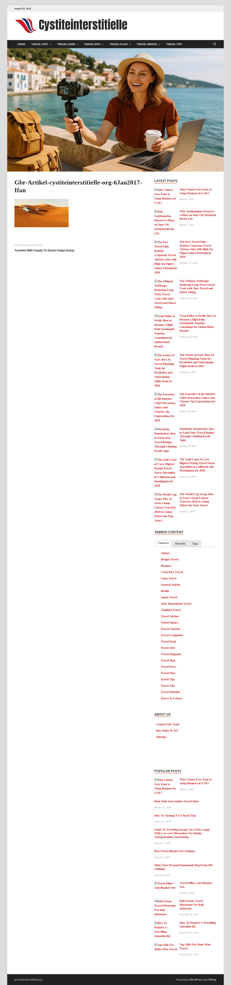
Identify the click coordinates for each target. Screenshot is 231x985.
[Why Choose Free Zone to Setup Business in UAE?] (165, 190)
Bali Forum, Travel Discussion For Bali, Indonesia (192, 904)
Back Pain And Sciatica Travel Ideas (176, 801)
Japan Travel (169, 597)
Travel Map (168, 660)
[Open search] (214, 44)
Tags (195, 543)
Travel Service (147, 44)
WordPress (196, 979)
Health (165, 591)
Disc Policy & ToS (167, 730)
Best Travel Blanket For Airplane (174, 851)
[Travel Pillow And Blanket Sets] (165, 883)
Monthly (180, 543)
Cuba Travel (168, 578)
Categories (163, 543)
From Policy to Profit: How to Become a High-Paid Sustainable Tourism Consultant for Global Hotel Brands (198, 323)
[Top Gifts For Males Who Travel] (165, 945)
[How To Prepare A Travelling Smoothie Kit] (165, 923)
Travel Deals (168, 641)
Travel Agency (169, 622)
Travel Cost (39, 44)
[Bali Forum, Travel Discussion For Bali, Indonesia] (165, 901)
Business (166, 565)
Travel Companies (172, 635)
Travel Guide (66, 44)
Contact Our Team (167, 724)
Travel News (168, 666)
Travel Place (119, 44)
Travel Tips (174, 44)
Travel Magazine (171, 654)
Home (21, 44)
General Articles (170, 584)
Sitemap (161, 736)
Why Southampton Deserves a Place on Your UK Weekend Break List (198, 215)
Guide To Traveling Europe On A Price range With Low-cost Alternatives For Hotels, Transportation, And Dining (182, 833)
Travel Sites (168, 673)
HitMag (212, 979)
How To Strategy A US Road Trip (175, 815)
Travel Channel (170, 628)
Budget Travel (169, 559)
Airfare (165, 553)
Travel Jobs (168, 647)
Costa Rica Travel (172, 572)
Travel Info (92, 44)
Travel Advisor (170, 616)
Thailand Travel (171, 609)
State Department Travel (176, 603)
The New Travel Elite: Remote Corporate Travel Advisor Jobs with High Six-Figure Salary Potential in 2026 (197, 249)
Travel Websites (170, 692)
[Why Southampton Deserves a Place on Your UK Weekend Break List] (165, 211)
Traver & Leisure (171, 698)
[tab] (163, 543)
